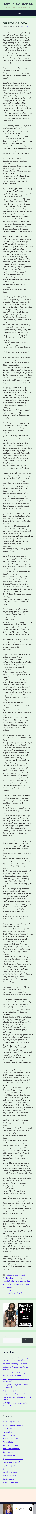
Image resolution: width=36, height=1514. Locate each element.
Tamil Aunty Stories (11, 1445)
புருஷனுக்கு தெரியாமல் (14, 1293)
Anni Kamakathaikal (11, 1429)
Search (6, 1336)
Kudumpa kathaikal (10, 1439)
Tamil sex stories (9, 1452)
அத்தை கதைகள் (9, 1466)
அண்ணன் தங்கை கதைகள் (15, 1275)
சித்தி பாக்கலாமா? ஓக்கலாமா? (14, 1394)
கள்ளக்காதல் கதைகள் (11, 1472)
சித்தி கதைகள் (8, 1479)
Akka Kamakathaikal (11, 1422)
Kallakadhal (7, 1432)
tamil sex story (15, 1284)
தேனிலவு (9, 1290)
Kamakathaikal (9, 1435)
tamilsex (25, 1284)
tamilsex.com (8, 1287)
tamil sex (19, 1281)
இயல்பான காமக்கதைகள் (12, 1469)
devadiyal (10, 1278)
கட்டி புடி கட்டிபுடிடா (9, 1390)
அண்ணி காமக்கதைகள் (11, 1462)
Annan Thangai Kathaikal (13, 1425)
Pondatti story (8, 1442)
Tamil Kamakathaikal (11, 1449)
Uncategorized (9, 1455)
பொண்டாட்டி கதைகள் (11, 1482)
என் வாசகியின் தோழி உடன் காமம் (15, 1364)
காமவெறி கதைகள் (10, 1476)
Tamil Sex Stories (18, 4)
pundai (17, 1278)
